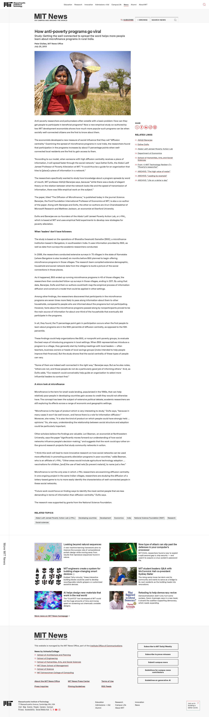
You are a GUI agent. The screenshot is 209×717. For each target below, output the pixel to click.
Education (68, 5)
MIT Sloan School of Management (52, 665)
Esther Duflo (143, 144)
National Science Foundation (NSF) (149, 518)
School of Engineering (47, 658)
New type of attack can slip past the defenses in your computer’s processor (157, 547)
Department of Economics (150, 153)
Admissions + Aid (102, 5)
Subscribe (128, 20)
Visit (20, 707)
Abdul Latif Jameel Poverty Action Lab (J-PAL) (55, 518)
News (126, 5)
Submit (175, 20)
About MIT (143, 5)
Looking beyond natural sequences (82, 544)
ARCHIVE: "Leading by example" (152, 176)
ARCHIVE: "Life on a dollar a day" (153, 180)
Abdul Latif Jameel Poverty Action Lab (155, 149)
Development (105, 518)
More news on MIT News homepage (51, 616)
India (129, 518)
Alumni (134, 5)
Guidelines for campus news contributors (158, 671)
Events (29, 707)
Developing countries (88, 518)
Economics (119, 518)
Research (78, 5)
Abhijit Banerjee (145, 140)
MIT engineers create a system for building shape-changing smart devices (82, 571)
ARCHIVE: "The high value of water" (154, 171)
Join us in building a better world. (193, 706)
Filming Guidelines (76, 686)
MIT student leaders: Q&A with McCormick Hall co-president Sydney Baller (155, 571)
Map (24, 707)
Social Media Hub (42, 710)
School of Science (45, 669)
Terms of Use (107, 681)
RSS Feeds (106, 686)
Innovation (88, 5)
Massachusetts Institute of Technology (33, 702)
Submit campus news (158, 662)
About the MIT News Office (47, 681)
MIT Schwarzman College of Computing (55, 672)
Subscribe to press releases (158, 654)
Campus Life (116, 5)
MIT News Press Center (79, 681)
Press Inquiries (41, 686)
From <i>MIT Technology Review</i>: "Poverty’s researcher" (155, 165)
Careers (43, 707)
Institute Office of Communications (106, 646)
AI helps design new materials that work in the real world (82, 594)
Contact (50, 707)
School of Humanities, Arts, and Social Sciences (59, 662)
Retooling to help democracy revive (157, 592)
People (36, 707)
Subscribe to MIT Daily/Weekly (158, 646)
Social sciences (42, 522)
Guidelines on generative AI (158, 680)
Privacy (21, 710)
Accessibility (30, 710)
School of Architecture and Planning (54, 655)
